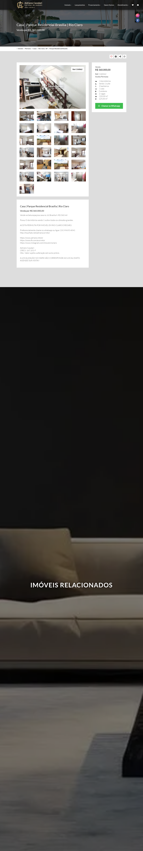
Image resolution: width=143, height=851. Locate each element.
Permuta (28, 48)
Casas (35, 48)
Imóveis (20, 48)
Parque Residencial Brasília (58, 48)
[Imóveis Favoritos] (133, 5)
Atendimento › (123, 5)
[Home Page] (138, 5)
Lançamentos (80, 5)
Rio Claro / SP (43, 48)
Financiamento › (94, 5)
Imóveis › (67, 5)
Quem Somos (109, 5)
